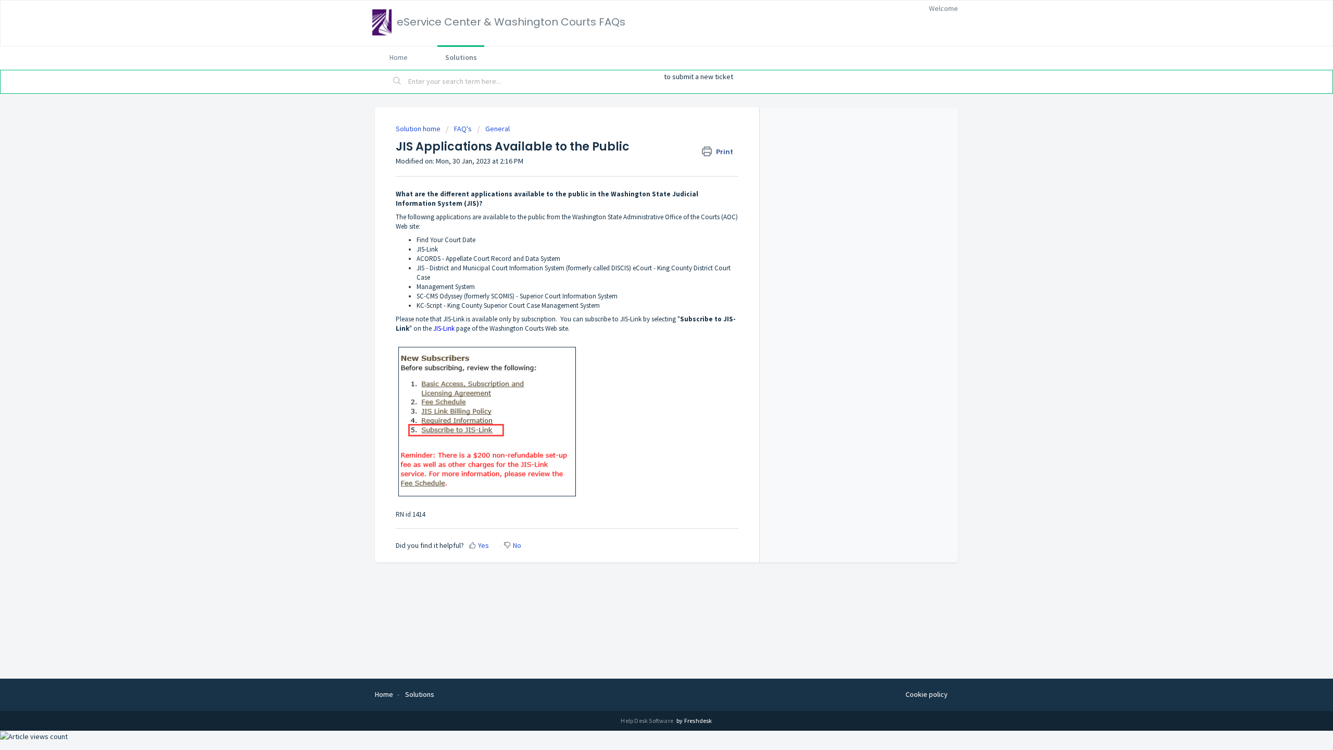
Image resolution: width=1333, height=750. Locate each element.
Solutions (461, 57)
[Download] (647, 241)
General (497, 128)
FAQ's (463, 128)
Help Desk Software (647, 720)
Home (398, 57)
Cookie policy (927, 694)
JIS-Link (444, 328)
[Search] (397, 81)
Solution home (419, 128)
